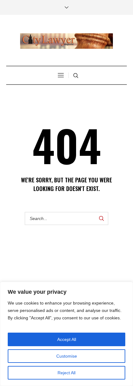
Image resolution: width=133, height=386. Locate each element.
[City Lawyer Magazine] (66, 41)
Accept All (66, 339)
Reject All (66, 372)
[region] (66, 334)
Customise (66, 356)
